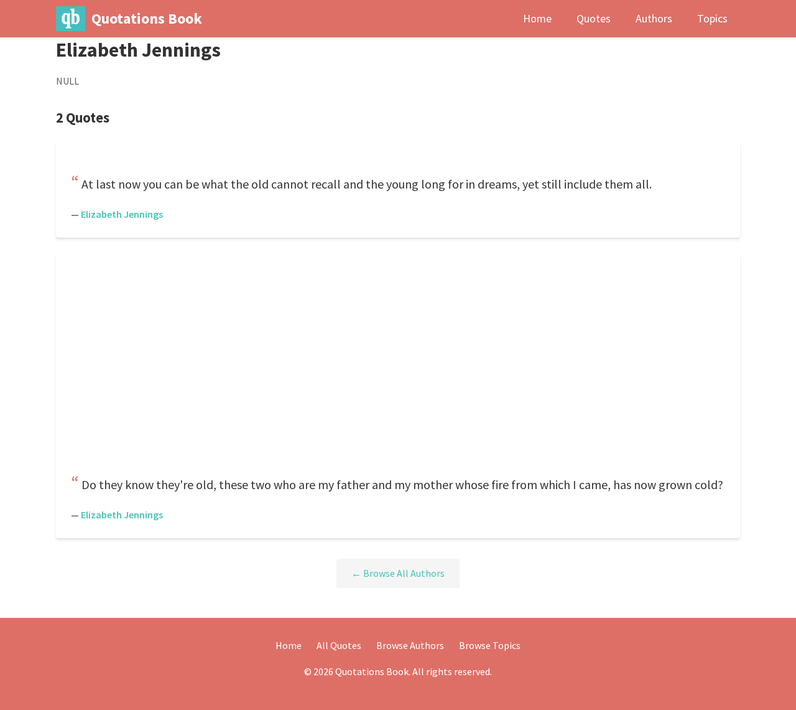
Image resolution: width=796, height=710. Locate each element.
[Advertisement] (398, 365)
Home (537, 18)
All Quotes (339, 645)
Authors (654, 18)
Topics (712, 18)
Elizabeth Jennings (122, 214)
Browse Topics (490, 645)
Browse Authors (410, 645)
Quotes (593, 18)
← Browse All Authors (398, 573)
